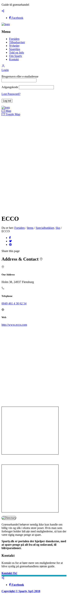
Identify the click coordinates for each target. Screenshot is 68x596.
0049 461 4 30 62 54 (14, 303)
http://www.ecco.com (14, 324)
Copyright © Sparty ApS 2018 (21, 591)
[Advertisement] (30, 430)
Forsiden (14, 38)
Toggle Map (12, 114)
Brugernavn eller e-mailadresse (20, 76)
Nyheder (14, 45)
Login (5, 70)
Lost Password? (11, 94)
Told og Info (16, 52)
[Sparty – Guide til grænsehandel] (6, 24)
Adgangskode (10, 87)
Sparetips (14, 49)
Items (30, 227)
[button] (3, 66)
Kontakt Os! (9, 573)
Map (8, 110)
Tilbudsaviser (17, 42)
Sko (58, 227)
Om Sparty (15, 56)
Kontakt (14, 59)
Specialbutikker (45, 227)
